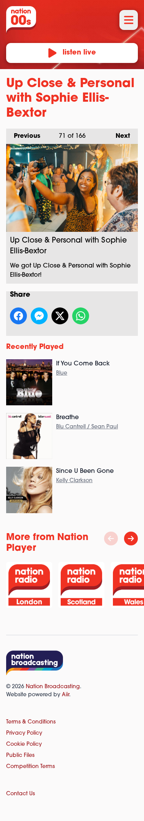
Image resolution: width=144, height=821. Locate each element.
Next (119, 136)
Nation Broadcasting (53, 687)
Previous (23, 136)
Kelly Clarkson (74, 481)
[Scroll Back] (111, 538)
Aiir (65, 695)
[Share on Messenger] (39, 315)
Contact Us (20, 794)
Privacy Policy (24, 733)
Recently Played (35, 347)
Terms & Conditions (31, 722)
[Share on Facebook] (18, 315)
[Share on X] (59, 315)
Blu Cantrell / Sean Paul (87, 427)
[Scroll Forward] (131, 538)
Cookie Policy (24, 744)
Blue (61, 373)
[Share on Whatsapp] (80, 315)
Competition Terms (30, 767)
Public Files (20, 755)
